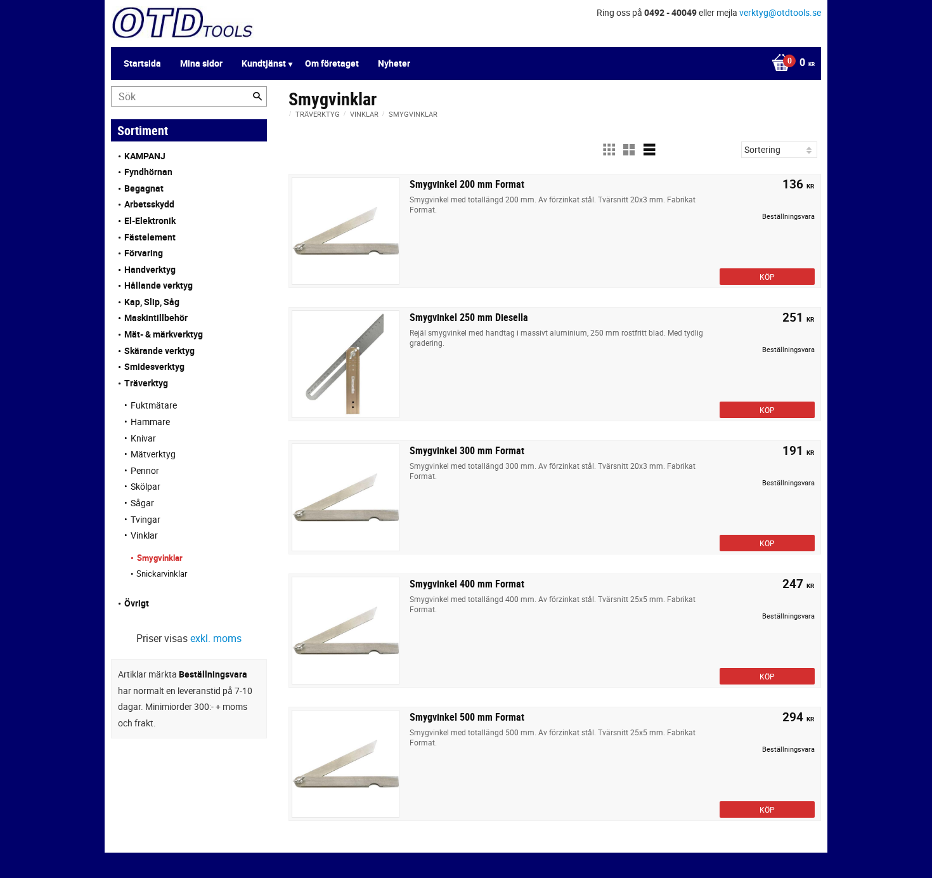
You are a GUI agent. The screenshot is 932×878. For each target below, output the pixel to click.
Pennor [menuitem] (145, 470)
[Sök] (257, 96)
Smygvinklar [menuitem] (160, 557)
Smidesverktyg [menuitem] (154, 366)
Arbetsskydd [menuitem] (149, 204)
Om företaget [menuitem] (332, 63)
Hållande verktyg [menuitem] (158, 285)
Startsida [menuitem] (142, 63)
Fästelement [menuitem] (150, 237)
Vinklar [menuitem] (144, 535)
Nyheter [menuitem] (394, 63)
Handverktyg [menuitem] (150, 269)
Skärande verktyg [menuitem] (159, 350)
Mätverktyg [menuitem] (153, 454)
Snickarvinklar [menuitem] (161, 573)
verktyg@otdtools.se (780, 12)
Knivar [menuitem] (143, 438)
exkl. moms (216, 638)
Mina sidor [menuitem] (201, 63)
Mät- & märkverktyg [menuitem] (163, 334)
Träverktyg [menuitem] (146, 383)
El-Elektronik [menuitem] (150, 220)
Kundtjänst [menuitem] (264, 63)
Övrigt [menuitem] (136, 603)
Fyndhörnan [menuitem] (148, 172)
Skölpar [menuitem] (145, 486)
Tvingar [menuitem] (145, 519)
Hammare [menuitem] (150, 422)
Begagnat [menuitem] (144, 188)
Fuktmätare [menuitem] (154, 405)
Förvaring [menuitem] (143, 253)
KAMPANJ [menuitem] (144, 156)
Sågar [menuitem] (142, 503)
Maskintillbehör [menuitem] (156, 317)
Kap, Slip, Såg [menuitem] (151, 302)
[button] (608, 149)
